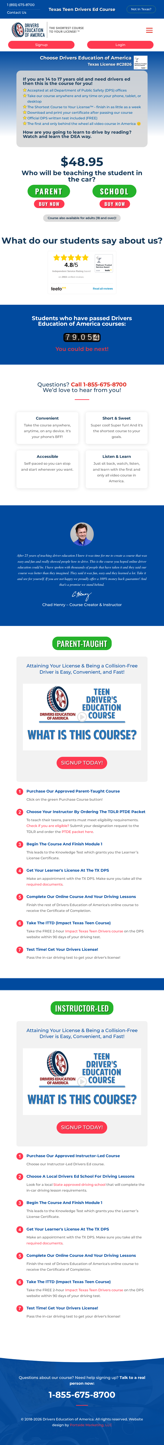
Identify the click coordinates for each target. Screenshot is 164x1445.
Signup (41, 45)
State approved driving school (79, 1185)
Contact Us (16, 12)
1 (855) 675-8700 (21, 5)
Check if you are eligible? (47, 826)
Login (120, 45)
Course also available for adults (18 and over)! (82, 218)
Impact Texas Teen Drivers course (94, 931)
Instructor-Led (82, 1008)
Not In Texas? (141, 9)
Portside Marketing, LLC (91, 1425)
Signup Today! (82, 763)
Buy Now (49, 203)
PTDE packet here (77, 832)
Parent (49, 191)
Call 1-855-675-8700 (99, 384)
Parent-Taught (82, 643)
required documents (44, 884)
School (114, 191)
